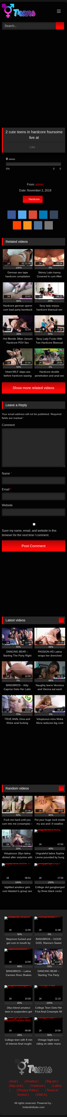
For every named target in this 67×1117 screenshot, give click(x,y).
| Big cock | (16, 1085)
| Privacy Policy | (28, 1090)
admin (39, 184)
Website (7, 505)
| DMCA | (41, 1094)
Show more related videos (33, 388)
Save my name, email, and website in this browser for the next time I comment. (29, 533)
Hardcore (34, 199)
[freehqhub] (27, 11)
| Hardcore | (37, 1085)
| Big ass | (51, 1081)
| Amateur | (32, 1081)
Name (7, 473)
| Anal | (13, 1081)
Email (6, 489)
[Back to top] (56, 1106)
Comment (8, 425)
